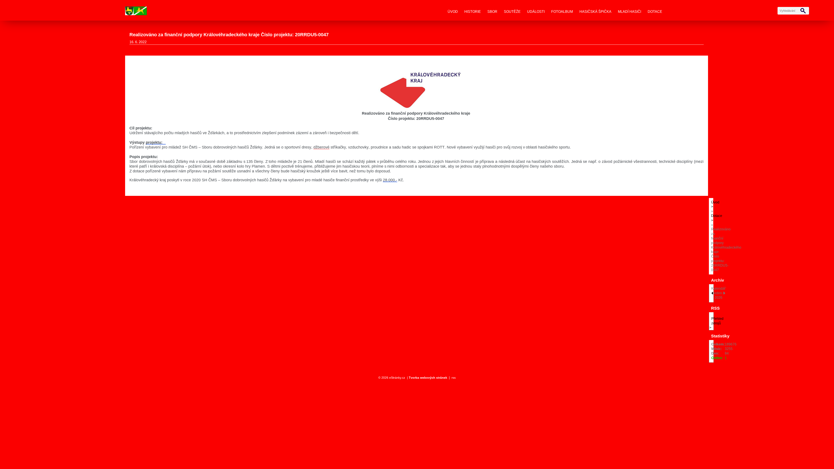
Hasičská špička (595, 11)
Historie (472, 11)
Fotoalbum (562, 11)
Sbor (492, 11)
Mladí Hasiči (629, 11)
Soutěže (512, 11)
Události (536, 11)
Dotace (655, 11)
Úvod (453, 11)
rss (454, 377)
